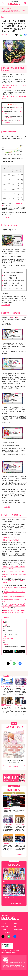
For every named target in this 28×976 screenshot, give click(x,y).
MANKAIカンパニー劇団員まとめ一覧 (14, 596)
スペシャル (7, 8)
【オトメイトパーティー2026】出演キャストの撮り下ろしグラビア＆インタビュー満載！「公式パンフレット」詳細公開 (7, 710)
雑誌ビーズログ (5, 926)
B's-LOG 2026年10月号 (14, 760)
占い (15, 926)
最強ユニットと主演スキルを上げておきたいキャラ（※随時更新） (13, 568)
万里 (17, 317)
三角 (12, 317)
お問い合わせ (4, 950)
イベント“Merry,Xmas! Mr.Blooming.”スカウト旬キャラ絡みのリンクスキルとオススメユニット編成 (13, 606)
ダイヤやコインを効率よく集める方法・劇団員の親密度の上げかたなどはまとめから (13, 611)
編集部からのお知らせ (19, 929)
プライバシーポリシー (15, 950)
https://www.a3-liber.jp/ (9, 638)
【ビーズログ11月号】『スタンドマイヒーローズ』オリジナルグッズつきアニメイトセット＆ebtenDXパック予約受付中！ (7, 691)
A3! (12, 8)
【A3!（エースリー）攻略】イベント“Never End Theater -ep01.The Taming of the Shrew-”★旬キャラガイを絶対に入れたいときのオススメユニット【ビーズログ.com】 (20, 711)
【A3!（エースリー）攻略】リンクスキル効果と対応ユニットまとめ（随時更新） (13, 810)
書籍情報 (3, 929)
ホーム (2, 8)
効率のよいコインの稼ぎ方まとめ (12, 540)
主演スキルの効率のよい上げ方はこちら (13, 571)
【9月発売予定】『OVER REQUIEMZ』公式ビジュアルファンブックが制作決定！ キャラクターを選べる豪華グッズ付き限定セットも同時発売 (20, 848)
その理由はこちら (10, 118)
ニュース (3, 923)
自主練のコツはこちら (9, 537)
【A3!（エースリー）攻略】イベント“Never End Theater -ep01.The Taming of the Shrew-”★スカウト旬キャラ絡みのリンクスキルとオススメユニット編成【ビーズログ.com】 (8, 848)
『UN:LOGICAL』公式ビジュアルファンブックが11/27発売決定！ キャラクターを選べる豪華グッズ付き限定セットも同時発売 (20, 691)
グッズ (15, 923)
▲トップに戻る (5, 217)
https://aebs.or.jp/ (13, 967)
